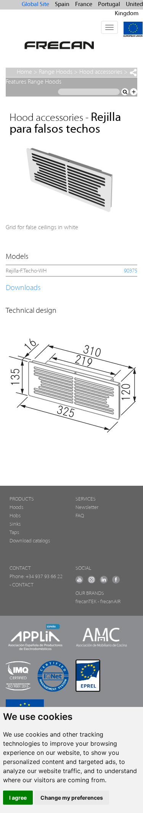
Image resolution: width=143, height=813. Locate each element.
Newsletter (87, 507)
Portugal (109, 5)
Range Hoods (55, 72)
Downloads (23, 288)
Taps (14, 533)
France (83, 5)
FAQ (80, 516)
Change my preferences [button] (71, 797)
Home (24, 72)
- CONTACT (22, 585)
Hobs (15, 516)
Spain (62, 5)
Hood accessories (100, 72)
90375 (130, 271)
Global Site (35, 5)
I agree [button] (18, 797)
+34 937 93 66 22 (44, 577)
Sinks (15, 524)
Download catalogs (30, 541)
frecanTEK (86, 602)
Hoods (16, 507)
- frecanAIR (109, 602)
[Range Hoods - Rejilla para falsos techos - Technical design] (71, 379)
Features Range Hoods (33, 82)
